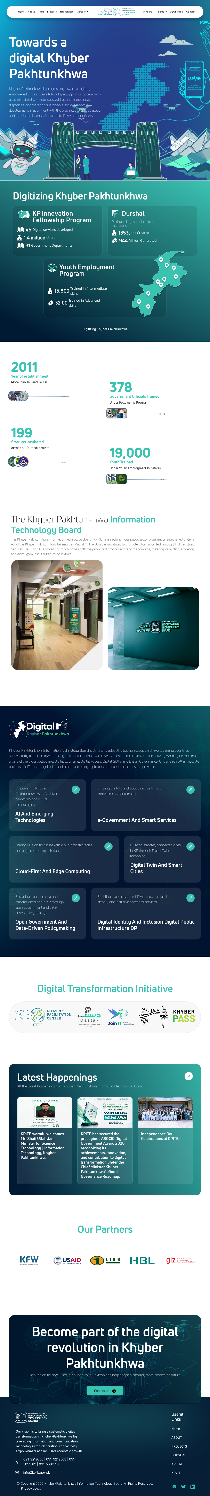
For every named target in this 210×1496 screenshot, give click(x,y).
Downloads (176, 11)
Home (21, 11)
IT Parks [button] (160, 11)
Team (41, 11)
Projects (52, 11)
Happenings (67, 11)
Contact (190, 11)
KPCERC (177, 1464)
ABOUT (176, 1437)
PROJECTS (179, 1446)
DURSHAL (178, 1455)
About (31, 11)
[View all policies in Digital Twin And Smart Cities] (190, 846)
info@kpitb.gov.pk (36, 1472)
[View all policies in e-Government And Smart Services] (190, 790)
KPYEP (176, 1473)
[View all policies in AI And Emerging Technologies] (76, 790)
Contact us (102, 1390)
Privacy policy (31, 1488)
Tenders (147, 11)
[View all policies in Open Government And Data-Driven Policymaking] (76, 898)
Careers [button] (81, 11)
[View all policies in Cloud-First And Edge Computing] (108, 846)
